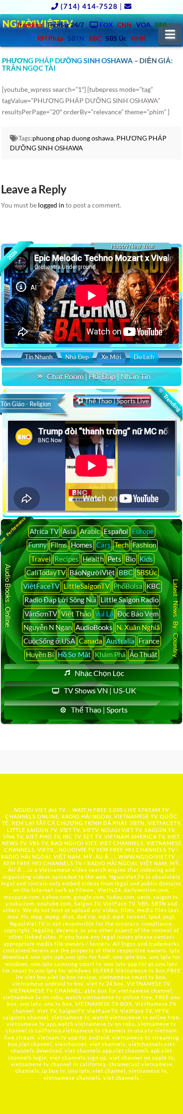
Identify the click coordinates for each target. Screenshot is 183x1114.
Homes (81, 545)
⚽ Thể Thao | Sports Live (112, 401)
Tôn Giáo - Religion (25, 404)
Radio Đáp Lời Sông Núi (60, 599)
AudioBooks (94, 627)
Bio (130, 559)
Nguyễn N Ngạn (47, 627)
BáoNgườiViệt (92, 572)
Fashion (144, 545)
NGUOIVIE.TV (77, 850)
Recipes (66, 559)
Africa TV (44, 531)
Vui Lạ (104, 613)
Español (116, 531)
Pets (114, 559)
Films (59, 545)
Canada (90, 641)
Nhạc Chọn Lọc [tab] (99, 672)
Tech (121, 545)
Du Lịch (144, 357)
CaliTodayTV (46, 572)
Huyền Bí (40, 654)
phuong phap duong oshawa (73, 138)
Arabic (90, 531)
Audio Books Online (8, 595)
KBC (153, 586)
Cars (103, 545)
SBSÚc (147, 572)
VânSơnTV (40, 613)
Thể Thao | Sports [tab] (99, 709)
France (149, 641)
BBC (126, 572)
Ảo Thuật (144, 654)
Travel (41, 559)
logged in (51, 205)
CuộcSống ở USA (49, 641)
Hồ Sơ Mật (74, 654)
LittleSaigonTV (86, 586)
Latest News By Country (176, 618)
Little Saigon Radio (129, 599)
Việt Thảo (76, 613)
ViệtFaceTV (41, 586)
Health (93, 559)
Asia (69, 531)
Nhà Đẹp (77, 357)
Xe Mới (111, 357)
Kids (146, 559)
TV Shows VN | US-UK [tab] (100, 690)
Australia (120, 641)
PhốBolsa (128, 586)
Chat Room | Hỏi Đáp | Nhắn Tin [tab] (99, 376)
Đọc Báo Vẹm (138, 613)
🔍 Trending (169, 400)
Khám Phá (110, 654)
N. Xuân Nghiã (138, 627)
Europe (143, 531)
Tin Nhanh (39, 357)
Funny (37, 545)
